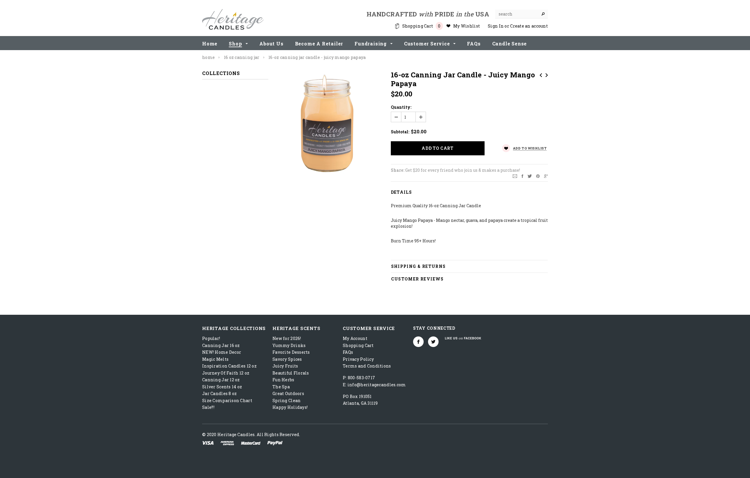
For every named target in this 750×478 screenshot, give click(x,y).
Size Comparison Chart (227, 400)
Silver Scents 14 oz (222, 386)
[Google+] (546, 175)
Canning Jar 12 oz (221, 379)
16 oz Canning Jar (242, 57)
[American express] (227, 442)
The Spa (281, 386)
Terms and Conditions (367, 366)
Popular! (211, 338)
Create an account (529, 26)
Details (401, 192)
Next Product (547, 75)
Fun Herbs (283, 379)
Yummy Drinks (289, 345)
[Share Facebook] (522, 175)
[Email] (515, 175)
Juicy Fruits (285, 366)
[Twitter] (530, 175)
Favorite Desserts (291, 352)
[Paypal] (275, 442)
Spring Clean (286, 400)
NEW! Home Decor (221, 352)
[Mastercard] (250, 442)
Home (208, 57)
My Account (355, 338)
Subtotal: (400, 132)
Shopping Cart (358, 345)
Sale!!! (208, 407)
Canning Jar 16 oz (221, 345)
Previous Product (541, 75)
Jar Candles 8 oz (219, 393)
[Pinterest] (538, 175)
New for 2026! (286, 338)
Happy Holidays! (290, 407)
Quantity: (401, 107)
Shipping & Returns (418, 266)
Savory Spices (287, 359)
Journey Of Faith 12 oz (225, 373)
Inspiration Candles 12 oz (229, 366)
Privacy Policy (358, 359)
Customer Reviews (417, 279)
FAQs (348, 352)
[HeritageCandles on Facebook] (418, 341)
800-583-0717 (361, 377)
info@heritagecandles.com (376, 384)
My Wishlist (466, 26)
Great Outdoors (288, 393)
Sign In (496, 26)
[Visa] (208, 442)
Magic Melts (215, 359)
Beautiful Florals (290, 373)
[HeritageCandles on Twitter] (433, 341)
